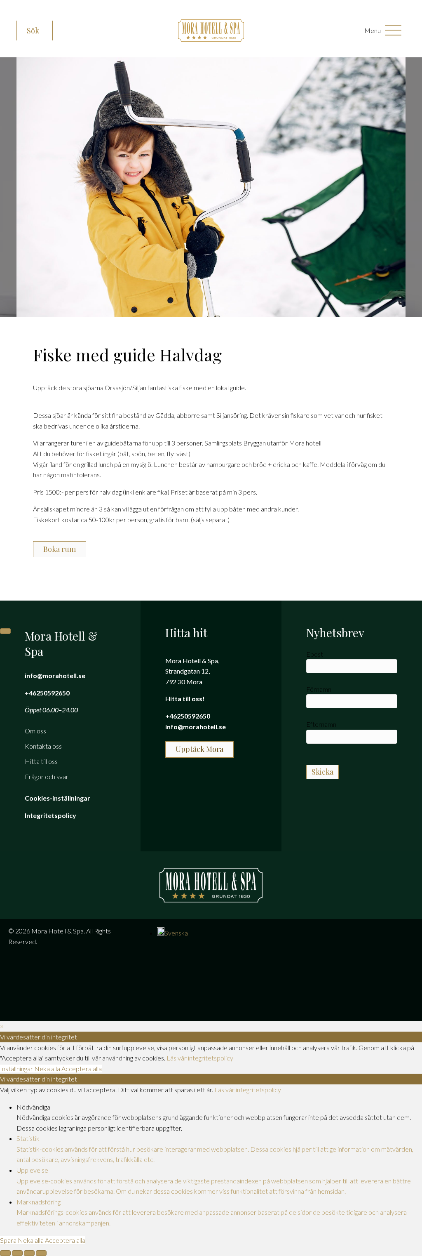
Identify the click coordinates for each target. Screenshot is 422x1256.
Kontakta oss (43, 746)
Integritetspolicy (50, 815)
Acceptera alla (81, 1068)
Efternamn (321, 724)
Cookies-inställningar (57, 798)
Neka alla (47, 1068)
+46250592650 (47, 693)
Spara (9, 1240)
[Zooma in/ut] (5, 1253)
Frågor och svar (46, 776)
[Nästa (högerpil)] (5, 631)
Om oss (35, 731)
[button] (34, 31)
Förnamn (318, 689)
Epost (314, 654)
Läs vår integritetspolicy (199, 1058)
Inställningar (17, 1068)
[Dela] (29, 1253)
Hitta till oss (41, 761)
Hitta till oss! (185, 698)
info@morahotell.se (55, 675)
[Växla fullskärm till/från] (17, 1253)
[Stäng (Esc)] (41, 1253)
